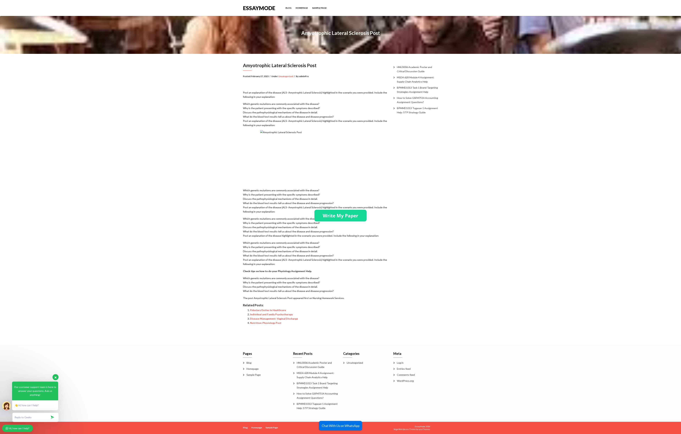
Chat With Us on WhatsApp (340, 426)
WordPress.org (405, 380)
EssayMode (259, 8)
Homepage (302, 8)
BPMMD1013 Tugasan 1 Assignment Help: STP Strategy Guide (417, 110)
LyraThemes (424, 429)
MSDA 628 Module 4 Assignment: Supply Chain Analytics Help (415, 79)
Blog (288, 8)
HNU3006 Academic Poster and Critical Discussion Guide (414, 69)
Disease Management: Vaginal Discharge (274, 318)
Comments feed (406, 374)
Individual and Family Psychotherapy (271, 314)
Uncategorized (285, 76)
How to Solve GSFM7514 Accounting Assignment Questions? (417, 100)
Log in (400, 362)
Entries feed (404, 368)
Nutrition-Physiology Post (265, 322)
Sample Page (319, 8)
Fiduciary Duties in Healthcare (268, 310)
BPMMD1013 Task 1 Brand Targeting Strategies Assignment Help (417, 89)
